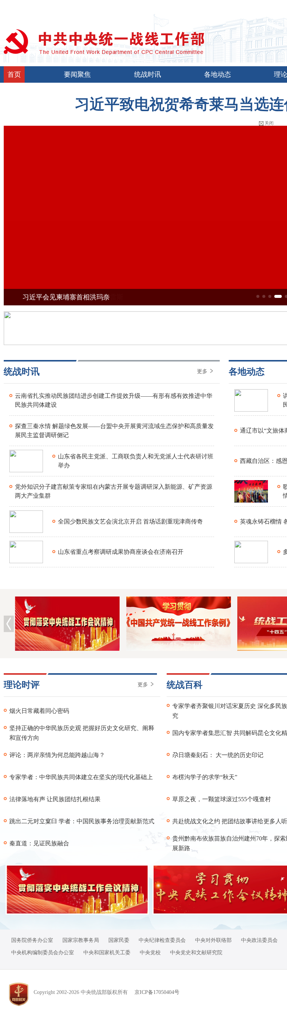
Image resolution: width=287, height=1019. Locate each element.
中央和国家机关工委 (106, 952)
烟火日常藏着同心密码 (39, 711)
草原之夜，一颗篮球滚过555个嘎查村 (221, 799)
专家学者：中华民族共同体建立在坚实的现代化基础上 (81, 777)
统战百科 (185, 685)
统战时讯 (147, 74)
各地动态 (217, 74)
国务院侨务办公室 (32, 940)
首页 (14, 74)
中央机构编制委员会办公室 (42, 952)
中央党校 (150, 952)
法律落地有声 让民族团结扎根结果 (55, 799)
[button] (257, 296)
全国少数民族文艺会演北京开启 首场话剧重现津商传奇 (130, 521)
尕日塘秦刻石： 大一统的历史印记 (217, 755)
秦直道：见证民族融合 (39, 843)
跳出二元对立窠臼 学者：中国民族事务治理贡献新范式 (81, 821)
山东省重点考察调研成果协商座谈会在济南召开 (120, 552)
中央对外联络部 (213, 940)
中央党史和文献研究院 (196, 952)
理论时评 (22, 685)
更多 (203, 371)
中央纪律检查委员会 (162, 940)
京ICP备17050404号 (157, 992)
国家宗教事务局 (80, 940)
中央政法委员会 (259, 940)
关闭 (269, 123)
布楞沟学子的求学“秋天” (204, 777)
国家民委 (118, 940)
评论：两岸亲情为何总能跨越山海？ (57, 755)
